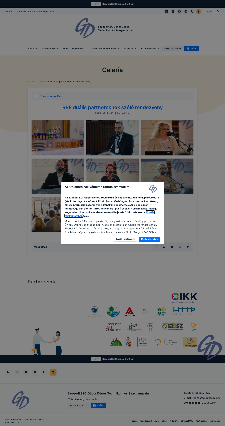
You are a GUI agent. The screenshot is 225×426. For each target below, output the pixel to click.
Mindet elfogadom (149, 239)
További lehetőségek (125, 239)
